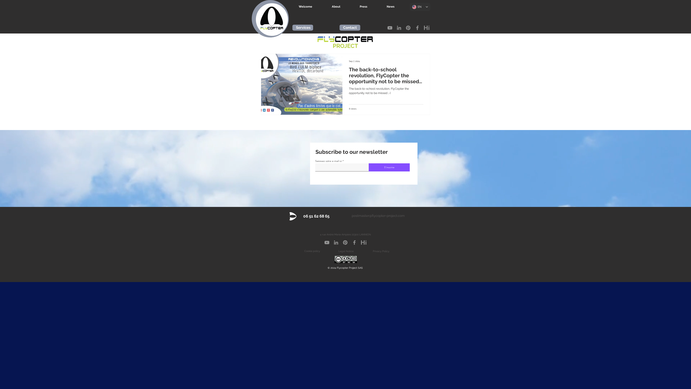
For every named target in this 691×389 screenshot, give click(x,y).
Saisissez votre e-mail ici (328, 161)
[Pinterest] (408, 28)
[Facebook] (417, 28)
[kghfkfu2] (364, 242)
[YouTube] (390, 28)
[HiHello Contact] (427, 28)
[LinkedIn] (399, 28)
